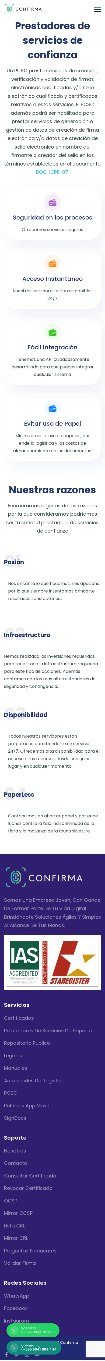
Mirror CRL (16, 1238)
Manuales (15, 1068)
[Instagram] (26, 1354)
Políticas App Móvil (26, 1105)
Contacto (15, 1163)
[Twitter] (16, 1354)
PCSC (10, 1093)
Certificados (19, 1018)
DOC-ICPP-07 (52, 172)
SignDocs (15, 1118)
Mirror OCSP (18, 1213)
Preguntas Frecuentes (30, 1250)
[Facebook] (6, 1354)
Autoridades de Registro (33, 1080)
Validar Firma (20, 1263)
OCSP (10, 1200)
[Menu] (97, 9)
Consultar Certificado (30, 1175)
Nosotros (15, 1150)
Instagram (16, 1320)
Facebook (16, 1308)
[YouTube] (37, 1354)
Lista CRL (14, 1225)
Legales (13, 1055)
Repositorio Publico (27, 1043)
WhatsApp (16, 1295)
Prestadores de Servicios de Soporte (48, 1030)
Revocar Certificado (28, 1188)
